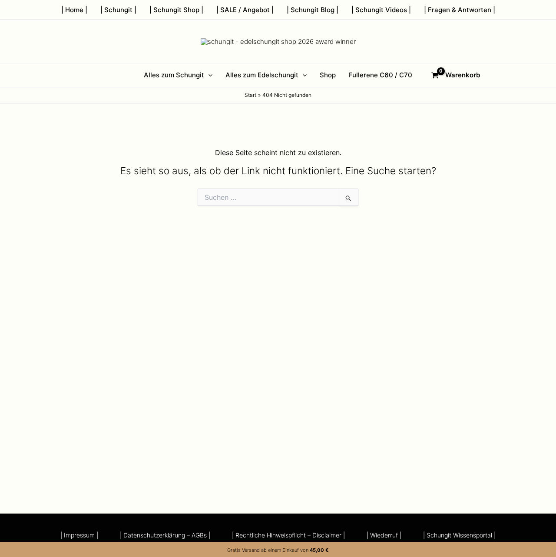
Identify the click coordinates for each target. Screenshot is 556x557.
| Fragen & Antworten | (459, 10)
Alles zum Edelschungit (261, 75)
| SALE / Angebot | (245, 10)
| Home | (74, 10)
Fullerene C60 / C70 (380, 75)
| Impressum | (79, 535)
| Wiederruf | (384, 535)
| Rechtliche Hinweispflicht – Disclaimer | (288, 535)
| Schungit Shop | (176, 10)
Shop (328, 75)
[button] (208, 75)
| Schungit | (118, 10)
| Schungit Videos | (381, 10)
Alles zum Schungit (174, 75)
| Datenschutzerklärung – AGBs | (165, 535)
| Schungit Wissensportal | (459, 535)
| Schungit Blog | (312, 10)
